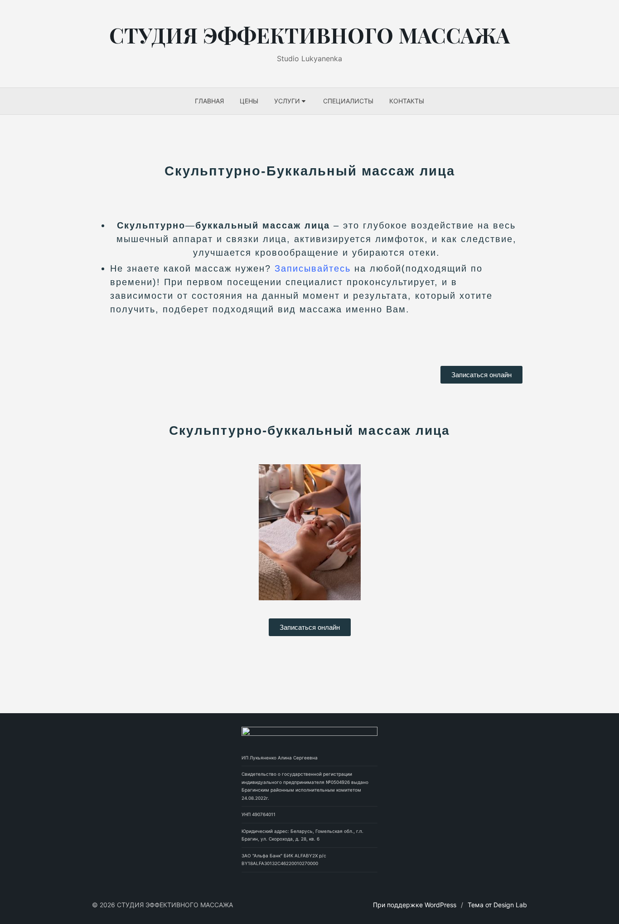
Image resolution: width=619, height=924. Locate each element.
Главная (209, 101)
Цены (249, 101)
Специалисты (348, 101)
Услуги (287, 101)
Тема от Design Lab (497, 905)
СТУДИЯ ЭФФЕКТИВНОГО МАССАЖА (309, 35)
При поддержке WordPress (414, 905)
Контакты (406, 101)
